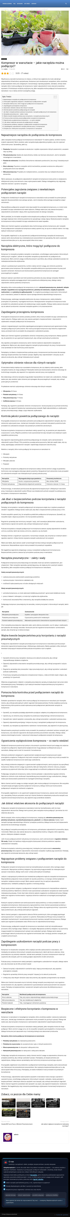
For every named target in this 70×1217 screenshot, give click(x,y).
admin (5, 69)
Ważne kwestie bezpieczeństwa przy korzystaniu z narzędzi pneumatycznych (26, 116)
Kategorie (20, 3)
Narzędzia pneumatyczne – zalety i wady (16, 114)
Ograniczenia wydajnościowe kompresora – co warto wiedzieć (22, 120)
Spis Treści (27, 3)
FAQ (14, 3)
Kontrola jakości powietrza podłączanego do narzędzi (19, 110)
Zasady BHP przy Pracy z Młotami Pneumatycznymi (16, 1124)
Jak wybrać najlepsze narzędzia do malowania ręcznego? (55, 1125)
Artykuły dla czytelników (62, 1215)
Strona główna (5, 9)
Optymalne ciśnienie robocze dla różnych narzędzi (18, 107)
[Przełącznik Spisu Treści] (54, 96)
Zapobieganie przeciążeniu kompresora (15, 105)
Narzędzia (12, 9)
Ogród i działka (38, 1179)
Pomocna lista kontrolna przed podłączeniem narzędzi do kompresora (24, 118)
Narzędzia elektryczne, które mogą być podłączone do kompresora (23, 103)
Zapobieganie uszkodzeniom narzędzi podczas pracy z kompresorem (24, 126)
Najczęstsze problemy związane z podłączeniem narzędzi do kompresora (25, 124)
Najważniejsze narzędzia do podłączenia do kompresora (19, 99)
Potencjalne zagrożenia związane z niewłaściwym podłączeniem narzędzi (25, 101)
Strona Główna (7, 3)
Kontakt (34, 3)
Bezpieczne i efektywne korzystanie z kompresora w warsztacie (23, 128)
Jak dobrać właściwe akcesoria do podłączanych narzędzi (21, 122)
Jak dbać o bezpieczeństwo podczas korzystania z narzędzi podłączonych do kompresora (29, 112)
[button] (66, 4)
